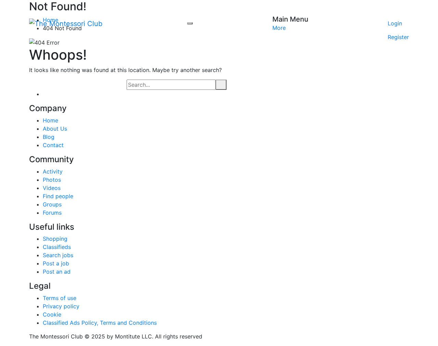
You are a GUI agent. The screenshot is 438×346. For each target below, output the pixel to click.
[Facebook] (45, 94)
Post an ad (56, 271)
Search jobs (58, 255)
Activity (53, 171)
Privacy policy (61, 306)
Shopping (55, 238)
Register (398, 37)
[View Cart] (398, 9)
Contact (53, 145)
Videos (52, 187)
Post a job (56, 263)
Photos (52, 179)
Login (395, 23)
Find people (58, 196)
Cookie (52, 314)
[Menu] (190, 23)
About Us (55, 128)
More (279, 27)
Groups (52, 204)
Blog (48, 136)
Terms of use (59, 298)
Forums (52, 212)
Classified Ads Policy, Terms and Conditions (100, 322)
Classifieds (57, 246)
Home (50, 120)
